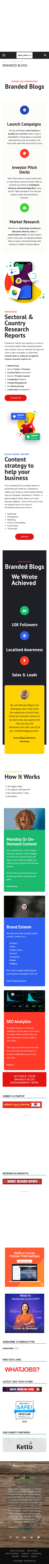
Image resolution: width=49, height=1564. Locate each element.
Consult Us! (15, 398)
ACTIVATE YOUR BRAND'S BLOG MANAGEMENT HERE (24, 1079)
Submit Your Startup (17, 1551)
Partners (34, 1556)
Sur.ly (29, 1417)
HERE (16, 1348)
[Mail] (31, 1537)
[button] (45, 55)
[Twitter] (38, 1537)
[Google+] (17, 1537)
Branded (15, 1556)
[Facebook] (10, 1537)
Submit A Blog (32, 1551)
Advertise (24, 1556)
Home (5, 61)
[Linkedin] (24, 1537)
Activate (24, 537)
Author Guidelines (12, 1553)
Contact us (25, 1553)
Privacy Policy (37, 1553)
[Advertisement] (24, 25)
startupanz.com (24, 1411)
